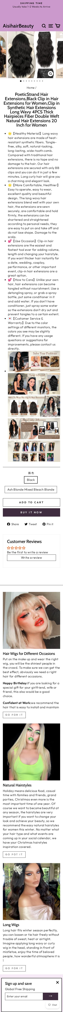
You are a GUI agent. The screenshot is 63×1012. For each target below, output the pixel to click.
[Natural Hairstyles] (31, 751)
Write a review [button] (31, 558)
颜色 (31, 473)
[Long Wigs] (31, 891)
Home (31, 87)
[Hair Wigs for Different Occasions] (31, 620)
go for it (14, 714)
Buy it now (31, 512)
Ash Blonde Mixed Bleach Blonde (30, 489)
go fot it (14, 854)
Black (31, 480)
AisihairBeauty (18, 25)
